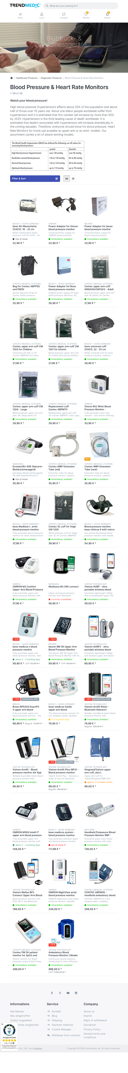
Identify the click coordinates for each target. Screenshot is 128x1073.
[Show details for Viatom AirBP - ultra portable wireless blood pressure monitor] (99, 565)
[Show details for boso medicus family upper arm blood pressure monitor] (64, 685)
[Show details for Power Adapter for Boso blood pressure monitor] (64, 265)
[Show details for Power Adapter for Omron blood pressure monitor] (64, 205)
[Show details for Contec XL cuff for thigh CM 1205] (64, 505)
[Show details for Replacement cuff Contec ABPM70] (64, 385)
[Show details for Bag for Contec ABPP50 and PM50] (28, 265)
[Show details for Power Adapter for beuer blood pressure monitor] (99, 205)
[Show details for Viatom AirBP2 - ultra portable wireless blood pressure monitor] (99, 625)
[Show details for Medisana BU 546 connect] (64, 565)
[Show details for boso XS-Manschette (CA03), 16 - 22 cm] (28, 205)
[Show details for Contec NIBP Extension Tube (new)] (99, 445)
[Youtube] (68, 993)
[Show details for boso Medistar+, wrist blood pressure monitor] (28, 505)
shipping (38, 1048)
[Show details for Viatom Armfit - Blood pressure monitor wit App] (28, 748)
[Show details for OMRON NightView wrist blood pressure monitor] (64, 871)
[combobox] (80, 5)
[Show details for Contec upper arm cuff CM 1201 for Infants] (64, 325)
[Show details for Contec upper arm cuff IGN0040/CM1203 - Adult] (99, 265)
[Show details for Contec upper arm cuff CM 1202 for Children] (28, 325)
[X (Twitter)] (60, 993)
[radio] (66, 178)
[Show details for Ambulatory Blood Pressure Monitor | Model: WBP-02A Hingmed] (64, 931)
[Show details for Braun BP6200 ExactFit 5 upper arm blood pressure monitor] (28, 685)
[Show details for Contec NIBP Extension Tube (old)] (64, 445)
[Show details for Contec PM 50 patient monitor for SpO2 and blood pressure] (28, 931)
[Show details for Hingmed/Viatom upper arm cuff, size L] (99, 748)
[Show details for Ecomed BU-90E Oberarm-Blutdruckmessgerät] (28, 445)
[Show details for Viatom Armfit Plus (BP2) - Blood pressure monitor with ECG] (64, 748)
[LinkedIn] (76, 993)
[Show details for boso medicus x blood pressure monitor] (28, 625)
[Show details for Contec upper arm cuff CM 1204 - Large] (28, 385)
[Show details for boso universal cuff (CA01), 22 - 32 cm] (99, 325)
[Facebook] (52, 993)
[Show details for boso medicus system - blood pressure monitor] (64, 811)
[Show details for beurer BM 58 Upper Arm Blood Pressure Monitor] (64, 625)
